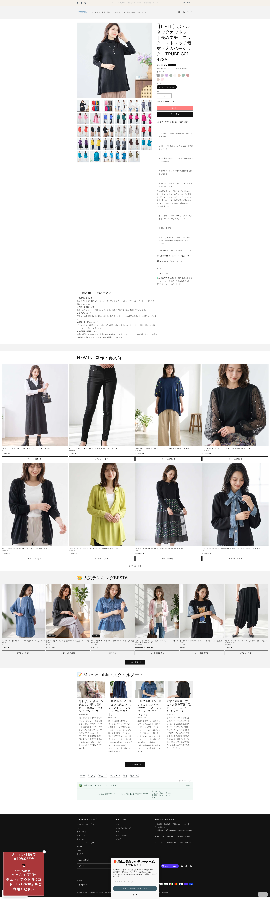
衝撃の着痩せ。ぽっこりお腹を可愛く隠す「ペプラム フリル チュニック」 (179, 706)
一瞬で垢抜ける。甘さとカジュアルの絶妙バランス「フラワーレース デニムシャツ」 (149, 708)
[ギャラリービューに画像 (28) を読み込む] (95, 156)
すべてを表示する (135, 566)
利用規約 (80, 854)
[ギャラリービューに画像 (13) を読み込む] (134, 118)
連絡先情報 (165, 892)
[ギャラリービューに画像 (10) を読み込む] (95, 118)
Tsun (191, 781)
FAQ (78, 828)
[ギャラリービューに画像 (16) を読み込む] (95, 131)
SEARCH (79, 846)
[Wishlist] (187, 12)
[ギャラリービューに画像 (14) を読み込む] (146, 118)
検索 (117, 824)
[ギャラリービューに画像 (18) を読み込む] (121, 131)
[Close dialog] (156, 860)
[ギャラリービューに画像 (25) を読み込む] (134, 144)
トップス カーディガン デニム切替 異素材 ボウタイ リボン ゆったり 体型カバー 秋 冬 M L (231, 548)
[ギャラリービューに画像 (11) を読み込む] (108, 118)
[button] (95, 12)
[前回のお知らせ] (112, 3)
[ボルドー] (187, 75)
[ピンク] (162, 79)
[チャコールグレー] (162, 75)
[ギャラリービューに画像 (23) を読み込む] (108, 144)
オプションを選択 (101, 459)
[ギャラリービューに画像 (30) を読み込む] (121, 156)
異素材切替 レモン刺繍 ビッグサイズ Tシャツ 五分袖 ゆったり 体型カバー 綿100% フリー (164, 449)
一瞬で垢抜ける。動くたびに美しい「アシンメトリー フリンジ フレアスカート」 (120, 708)
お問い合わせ (81, 832)
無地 (125, 776)
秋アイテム (134, 776)
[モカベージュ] (158, 79)
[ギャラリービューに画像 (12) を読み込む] (121, 118)
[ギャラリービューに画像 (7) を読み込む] (134, 106)
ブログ (118, 839)
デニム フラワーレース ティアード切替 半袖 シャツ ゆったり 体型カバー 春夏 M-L (112, 641)
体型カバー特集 (121, 835)
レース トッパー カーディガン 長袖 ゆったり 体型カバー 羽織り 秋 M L (25, 548)
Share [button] (161, 268)
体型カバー (102, 776)
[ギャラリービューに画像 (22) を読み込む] (95, 144)
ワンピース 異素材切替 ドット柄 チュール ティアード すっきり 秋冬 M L (159, 548)
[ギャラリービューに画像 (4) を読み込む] (95, 106)
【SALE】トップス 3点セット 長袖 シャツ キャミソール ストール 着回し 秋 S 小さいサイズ (156, 641)
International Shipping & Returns (87, 843)
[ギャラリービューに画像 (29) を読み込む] (108, 156)
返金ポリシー (81, 839)
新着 (117, 832)
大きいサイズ (115, 776)
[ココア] (179, 75)
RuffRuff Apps (184, 781)
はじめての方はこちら (123, 828)
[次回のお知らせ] (157, 3)
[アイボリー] (174, 75)
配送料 (163, 68)
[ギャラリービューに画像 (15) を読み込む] (83, 131)
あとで (135, 895)
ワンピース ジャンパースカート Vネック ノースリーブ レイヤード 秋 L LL (26, 449)
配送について (81, 835)
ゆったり (91, 776)
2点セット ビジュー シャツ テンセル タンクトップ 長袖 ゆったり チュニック (94, 548)
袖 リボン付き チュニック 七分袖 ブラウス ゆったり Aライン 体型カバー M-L (67, 641)
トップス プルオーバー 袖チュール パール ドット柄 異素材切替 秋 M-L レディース (229, 449)
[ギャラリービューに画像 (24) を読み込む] (121, 144)
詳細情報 (188, 785)
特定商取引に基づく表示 (85, 824)
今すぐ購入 (175, 114)
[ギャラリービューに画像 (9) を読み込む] (83, 118)
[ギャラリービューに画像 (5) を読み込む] (108, 106)
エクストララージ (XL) (167, 87)
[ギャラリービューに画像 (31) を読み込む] (134, 156)
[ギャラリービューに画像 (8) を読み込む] (146, 106)
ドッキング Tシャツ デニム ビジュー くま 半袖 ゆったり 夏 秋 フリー (201, 641)
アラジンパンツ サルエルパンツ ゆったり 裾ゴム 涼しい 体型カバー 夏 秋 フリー (246, 641)
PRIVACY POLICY (82, 850)
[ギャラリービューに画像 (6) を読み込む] (121, 106)
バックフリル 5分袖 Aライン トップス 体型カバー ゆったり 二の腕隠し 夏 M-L (23, 641)
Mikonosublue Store (86, 892)
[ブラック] (158, 75)
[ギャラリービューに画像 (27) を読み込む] (83, 156)
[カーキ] (170, 75)
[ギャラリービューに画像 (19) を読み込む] (134, 131)
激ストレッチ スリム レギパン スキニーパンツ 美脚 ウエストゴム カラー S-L (94, 449)
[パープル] (166, 75)
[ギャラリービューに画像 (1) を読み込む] (83, 106)
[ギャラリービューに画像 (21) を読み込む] (83, 144)
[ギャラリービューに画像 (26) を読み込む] (146, 144)
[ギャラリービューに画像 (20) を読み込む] (146, 131)
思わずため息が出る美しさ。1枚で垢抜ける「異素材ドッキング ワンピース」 (91, 706)
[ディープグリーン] (183, 75)
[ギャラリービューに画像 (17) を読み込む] (108, 131)
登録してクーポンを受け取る (135, 888)
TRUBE (82, 776)
